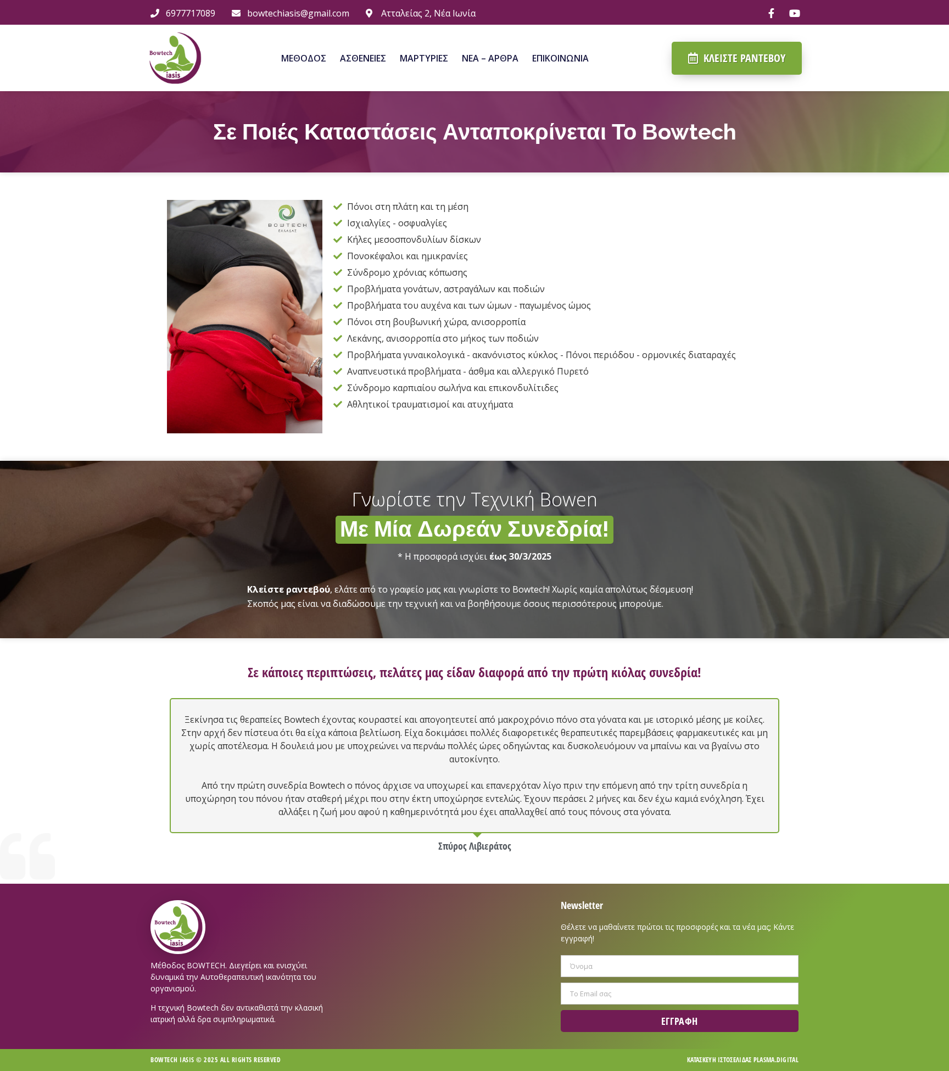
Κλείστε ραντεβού (288, 589)
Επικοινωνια (560, 58)
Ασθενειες (363, 58)
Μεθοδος (303, 58)
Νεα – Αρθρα (490, 58)
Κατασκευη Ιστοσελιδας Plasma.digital (743, 1059)
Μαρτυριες (424, 58)
